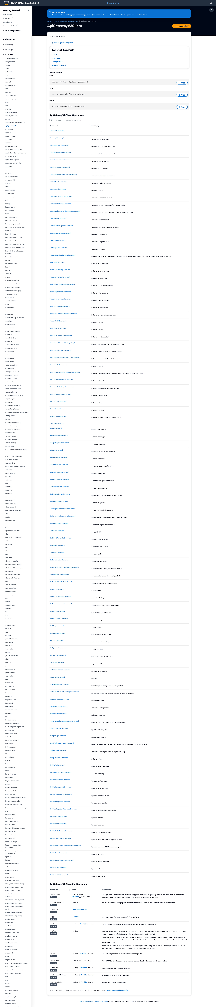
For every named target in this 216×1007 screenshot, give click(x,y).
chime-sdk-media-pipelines (15, 284)
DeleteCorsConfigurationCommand (62, 284)
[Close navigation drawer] (28, 10)
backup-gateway (11, 207)
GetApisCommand (56, 450)
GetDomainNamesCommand (60, 494)
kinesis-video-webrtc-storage (16, 808)
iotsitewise (9, 743)
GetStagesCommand (57, 633)
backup (7, 204)
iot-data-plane (10, 720)
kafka (7, 764)
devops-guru (10, 500)
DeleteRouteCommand (58, 365)
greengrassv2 (10, 669)
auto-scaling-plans (12, 197)
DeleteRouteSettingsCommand (61, 387)
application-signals (12, 160)
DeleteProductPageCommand (60, 350)
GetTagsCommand (56, 640)
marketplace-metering (13, 912)
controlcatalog (10, 443)
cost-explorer (10, 453)
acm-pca (8, 92)
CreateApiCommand (57, 130)
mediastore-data (11, 943)
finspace (8, 601)
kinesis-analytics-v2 (12, 791)
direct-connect (10, 503)
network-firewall (11, 1004)
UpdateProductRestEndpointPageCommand (65, 845)
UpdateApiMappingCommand (60, 772)
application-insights (12, 156)
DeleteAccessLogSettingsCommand (62, 255)
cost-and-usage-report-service (16, 449)
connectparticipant (12, 439)
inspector (8, 696)
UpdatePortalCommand (58, 823)
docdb (7, 517)
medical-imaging (11, 949)
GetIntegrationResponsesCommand (62, 516)
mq (6, 980)
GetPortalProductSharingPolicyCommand (64, 567)
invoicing (8, 713)
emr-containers (10, 585)
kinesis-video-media (12, 801)
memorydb (9, 953)
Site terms (89, 1001)
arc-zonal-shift (10, 180)
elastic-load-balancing (13, 564)
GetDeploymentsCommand (59, 479)
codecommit (9, 361)
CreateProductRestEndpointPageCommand (65, 211)
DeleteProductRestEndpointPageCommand (65, 357)
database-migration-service (15, 466)
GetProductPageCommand (59, 574)
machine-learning (11, 870)
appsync (8, 173)
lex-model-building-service (15, 828)
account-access (10, 85)
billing (7, 260)
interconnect (9, 706)
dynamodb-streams (12, 531)
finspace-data (10, 605)
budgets (8, 270)
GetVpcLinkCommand (57, 648)
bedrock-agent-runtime (13, 237)
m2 (6, 867)
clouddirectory (10, 311)
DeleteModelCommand (58, 321)
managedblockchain (12, 880)
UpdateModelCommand (58, 816)
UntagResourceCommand (59, 758)
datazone (8, 480)
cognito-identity (11, 392)
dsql (6, 527)
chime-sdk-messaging (13, 290)
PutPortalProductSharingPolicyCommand (64, 721)
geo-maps (9, 642)
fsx (6, 632)
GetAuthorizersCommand (59, 465)
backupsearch (10, 210)
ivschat (7, 760)
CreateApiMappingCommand (60, 138)
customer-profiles (11, 460)
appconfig (8, 133)
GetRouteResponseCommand (60, 596)
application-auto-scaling (13, 149)
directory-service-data (13, 510)
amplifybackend (11, 112)
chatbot (8, 274)
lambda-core (9, 818)
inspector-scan (10, 700)
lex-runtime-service (12, 835)
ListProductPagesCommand (59, 684)
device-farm (9, 493)
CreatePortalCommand (58, 189)
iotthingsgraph (10, 747)
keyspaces (9, 777)
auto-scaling (9, 193)
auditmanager (10, 190)
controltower (10, 446)
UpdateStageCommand (58, 867)
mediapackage (10, 929)
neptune (8, 993)
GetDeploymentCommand (59, 472)
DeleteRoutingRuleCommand (60, 394)
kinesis (7, 784)
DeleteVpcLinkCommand (58, 409)
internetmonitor (11, 710)
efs (6, 551)
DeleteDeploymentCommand (60, 292)
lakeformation (10, 814)
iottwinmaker (10, 750)
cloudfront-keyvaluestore (14, 318)
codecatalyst (9, 358)
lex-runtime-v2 (10, 838)
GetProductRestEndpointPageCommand (64, 582)
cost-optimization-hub (13, 456)
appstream (9, 170)
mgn (7, 956)
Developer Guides (9, 26)
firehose (8, 608)
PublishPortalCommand (58, 714)
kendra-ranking (10, 774)
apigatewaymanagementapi (15, 122)
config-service (10, 416)
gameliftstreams (11, 639)
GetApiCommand (56, 428)
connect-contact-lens (13, 422)
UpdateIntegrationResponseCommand (63, 809)
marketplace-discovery (13, 903)
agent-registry (10, 95)
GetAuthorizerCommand (58, 457)
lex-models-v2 (10, 831)
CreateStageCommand (58, 240)
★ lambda (9, 72)
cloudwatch (9, 341)
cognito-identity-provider (14, 395)
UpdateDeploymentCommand (60, 787)
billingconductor (11, 263)
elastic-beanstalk (11, 561)
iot (6, 716)
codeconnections (11, 365)
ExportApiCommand (57, 423)
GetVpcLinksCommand (58, 655)
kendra (7, 771)
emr (6, 581)
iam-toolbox (9, 686)
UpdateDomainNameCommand (61, 794)
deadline (8, 487)
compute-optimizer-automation (16, 412)
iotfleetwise (9, 737)
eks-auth (8, 558)
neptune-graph (10, 997)
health (7, 679)
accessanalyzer (10, 78)
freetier (8, 629)
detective (8, 490)
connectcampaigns (12, 426)
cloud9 (7, 304)
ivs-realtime (9, 757)
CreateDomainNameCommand (60, 160)
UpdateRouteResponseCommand (61, 860)
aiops (7, 102)
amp (7, 105)
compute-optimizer (12, 409)
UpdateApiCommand (57, 765)
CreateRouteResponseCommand (61, 226)
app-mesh (9, 129)
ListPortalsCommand (57, 677)
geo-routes (9, 649)
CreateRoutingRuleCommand (60, 233)
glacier (7, 652)
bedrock (8, 231)
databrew (8, 470)
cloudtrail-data (10, 338)
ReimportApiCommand (58, 736)
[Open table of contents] (211, 10)
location (8, 860)
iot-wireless (9, 730)
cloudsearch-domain (12, 331)
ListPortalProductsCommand (60, 670)
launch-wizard (10, 825)
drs (6, 524)
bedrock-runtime (11, 257)
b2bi (6, 200)
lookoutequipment (12, 863)
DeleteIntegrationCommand (60, 306)
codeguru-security (11, 375)
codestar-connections (13, 385)
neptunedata (10, 1000)
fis (6, 612)
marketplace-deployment (14, 900)
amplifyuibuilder (11, 116)
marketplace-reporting (13, 916)
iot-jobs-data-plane (12, 723)
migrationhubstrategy (13, 973)
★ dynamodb (10, 62)
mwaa (7, 987)
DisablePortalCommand (58, 416)
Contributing (7, 22)
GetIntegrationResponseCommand (62, 509)
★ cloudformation (11, 58)
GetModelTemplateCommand (60, 538)
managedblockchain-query (14, 884)
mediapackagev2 (11, 936)
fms (6, 615)
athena (7, 187)
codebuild (8, 355)
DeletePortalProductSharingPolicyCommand (65, 343)
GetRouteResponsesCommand (61, 604)
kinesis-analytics (11, 787)
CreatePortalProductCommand (61, 196)
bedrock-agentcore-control (15, 244)
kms (6, 811)
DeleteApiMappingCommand (60, 270)
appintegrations (11, 146)
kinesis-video (10, 794)
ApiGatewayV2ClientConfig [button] (117, 990)
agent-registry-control (13, 99)
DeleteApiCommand (57, 262)
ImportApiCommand (57, 662)
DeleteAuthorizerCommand (60, 277)
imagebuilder (10, 693)
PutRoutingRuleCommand (59, 728)
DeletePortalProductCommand (61, 335)
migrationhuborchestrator (14, 970)
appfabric (8, 139)
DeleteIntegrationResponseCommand (63, 313)
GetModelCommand (57, 531)
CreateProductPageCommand (60, 204)
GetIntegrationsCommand (59, 523)
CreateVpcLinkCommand (58, 248)
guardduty (9, 676)
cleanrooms (9, 297)
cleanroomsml (10, 301)
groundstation (10, 672)
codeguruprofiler (11, 378)
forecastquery (10, 622)
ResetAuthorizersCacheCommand (62, 743)
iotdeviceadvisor (11, 733)
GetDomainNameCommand (59, 487)
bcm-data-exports (11, 220)
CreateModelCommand (58, 182)
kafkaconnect (10, 767)
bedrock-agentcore (12, 241)
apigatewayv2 (10, 126)
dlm (6, 514)
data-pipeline (10, 463)
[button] (211, 3)
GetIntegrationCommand (59, 501)
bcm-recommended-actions (15, 227)
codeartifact (9, 351)
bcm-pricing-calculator (13, 224)
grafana (8, 662)
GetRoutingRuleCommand (59, 618)
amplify (8, 109)
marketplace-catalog (12, 890)
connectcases (10, 432)
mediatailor (9, 946)
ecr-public (8, 544)
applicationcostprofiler (13, 163)
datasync (8, 476)
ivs (6, 754)
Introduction (7, 15)
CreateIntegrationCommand (60, 167)
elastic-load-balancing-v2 (14, 568)
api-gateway (9, 119)
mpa (7, 976)
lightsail (8, 857)
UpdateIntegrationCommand (60, 801)
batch (7, 214)
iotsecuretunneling (12, 740)
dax (6, 483)
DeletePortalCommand (58, 328)
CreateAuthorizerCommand (59, 145)
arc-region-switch (11, 176)
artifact (8, 183)
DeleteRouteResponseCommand (61, 379)
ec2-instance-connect (13, 537)
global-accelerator (11, 656)
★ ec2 (7, 65)
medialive (8, 926)
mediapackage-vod (12, 933)
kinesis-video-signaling (13, 804)
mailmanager (10, 877)
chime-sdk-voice (11, 294)
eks (6, 554)
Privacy (81, 1001)
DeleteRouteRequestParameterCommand (65, 372)
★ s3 (7, 75)
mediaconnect (10, 919)
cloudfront (9, 314)
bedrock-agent (10, 234)
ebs (6, 534)
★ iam (7, 68)
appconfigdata (10, 136)
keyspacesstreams (12, 781)
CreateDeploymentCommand (60, 152)
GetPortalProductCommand (59, 560)
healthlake (9, 683)
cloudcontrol (9, 307)
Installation (7, 18)
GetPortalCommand (57, 552)
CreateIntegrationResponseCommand (63, 174)
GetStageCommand (57, 626)
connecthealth (10, 436)
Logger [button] (75, 917)
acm (6, 89)
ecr (6, 541)
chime (7, 277)
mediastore (9, 939)
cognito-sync (10, 399)
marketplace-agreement (14, 887)
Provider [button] (75, 897)
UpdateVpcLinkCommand (59, 875)
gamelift (8, 635)
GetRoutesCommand (57, 611)
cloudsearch (9, 328)
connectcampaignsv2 (12, 429)
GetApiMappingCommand (59, 435)
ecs (6, 547)
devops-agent (10, 497)
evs (6, 598)
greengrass (9, 666)
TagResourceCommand (58, 750)
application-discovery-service (15, 153)
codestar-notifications (13, 389)
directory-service (11, 507)
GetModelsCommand (57, 545)
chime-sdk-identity (12, 280)
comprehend (9, 402)
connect (8, 419)
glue (7, 659)
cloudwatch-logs (11, 348)
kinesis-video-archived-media (15, 798)
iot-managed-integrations (14, 727)
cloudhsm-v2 (10, 324)
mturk (7, 983)
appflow (8, 143)
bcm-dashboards (11, 217)
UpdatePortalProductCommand (61, 831)
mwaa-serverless (11, 990)
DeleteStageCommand (58, 401)
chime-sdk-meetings (12, 287)
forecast (8, 618)
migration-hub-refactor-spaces (16, 963)
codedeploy (9, 368)
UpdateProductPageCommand (60, 838)
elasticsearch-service (12, 574)
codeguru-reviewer (12, 372)
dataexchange (10, 473)
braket (7, 267)
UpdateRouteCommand (58, 853)
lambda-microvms (11, 821)
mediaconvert (10, 922)
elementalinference (12, 578)
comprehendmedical (12, 405)
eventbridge (9, 595)
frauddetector (10, 625)
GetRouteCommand (57, 589)
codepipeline (9, 382)
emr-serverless (10, 588)
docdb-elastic (10, 520)
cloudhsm (8, 321)
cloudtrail (8, 334)
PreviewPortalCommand (58, 706)
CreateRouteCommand (58, 218)
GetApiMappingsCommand (59, 443)
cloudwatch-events (12, 345)
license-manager (11, 841)
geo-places (9, 645)
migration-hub (10, 960)
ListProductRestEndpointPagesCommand (64, 692)
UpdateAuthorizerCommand (60, 780)
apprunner (9, 166)
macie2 (7, 873)
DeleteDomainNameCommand (60, 299)
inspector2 (9, 703)
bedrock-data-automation (14, 247)
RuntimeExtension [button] (80, 909)
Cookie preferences (101, 1001)
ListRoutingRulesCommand (59, 699)
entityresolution (11, 591)
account (8, 82)
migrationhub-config (12, 966)
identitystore (10, 689)
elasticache (9, 571)
